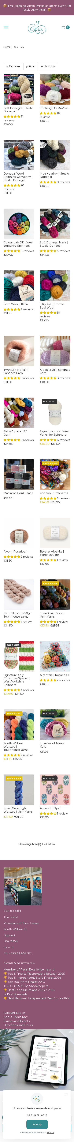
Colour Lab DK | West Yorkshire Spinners (18, 244)
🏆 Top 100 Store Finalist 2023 (24, 982)
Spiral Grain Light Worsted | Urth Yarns (18, 810)
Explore (14, 66)
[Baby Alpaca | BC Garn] (19, 412)
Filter (31, 66)
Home (7, 46)
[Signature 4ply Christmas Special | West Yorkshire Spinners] (19, 656)
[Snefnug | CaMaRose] (55, 89)
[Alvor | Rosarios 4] (19, 533)
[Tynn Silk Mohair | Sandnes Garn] (19, 351)
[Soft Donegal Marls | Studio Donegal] (55, 224)
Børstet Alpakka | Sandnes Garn (52, 553)
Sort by (50, 66)
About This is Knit (16, 1017)
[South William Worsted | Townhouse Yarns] (19, 724)
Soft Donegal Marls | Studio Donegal (54, 244)
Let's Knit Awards (15, 994)
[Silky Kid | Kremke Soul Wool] (55, 285)
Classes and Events (17, 1021)
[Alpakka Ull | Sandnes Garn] (55, 351)
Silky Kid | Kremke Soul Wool (52, 305)
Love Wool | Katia (16, 304)
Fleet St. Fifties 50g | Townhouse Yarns (17, 615)
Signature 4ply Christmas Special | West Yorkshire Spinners (17, 680)
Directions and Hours (18, 1025)
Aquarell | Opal (50, 808)
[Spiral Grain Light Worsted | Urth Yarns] (19, 789)
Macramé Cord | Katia (18, 493)
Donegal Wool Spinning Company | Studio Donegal (18, 177)
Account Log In (14, 1012)
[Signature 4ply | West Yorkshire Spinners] (55, 412)
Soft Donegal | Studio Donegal (18, 109)
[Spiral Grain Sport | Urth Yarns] (55, 594)
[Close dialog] (71, 1032)
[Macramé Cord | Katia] (19, 474)
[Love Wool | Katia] (19, 285)
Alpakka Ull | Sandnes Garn (55, 371)
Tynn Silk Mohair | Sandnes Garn (16, 371)
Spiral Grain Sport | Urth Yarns (53, 615)
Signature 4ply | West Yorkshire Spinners (54, 433)
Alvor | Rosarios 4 (16, 551)
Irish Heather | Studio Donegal (54, 175)
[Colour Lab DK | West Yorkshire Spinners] (19, 224)
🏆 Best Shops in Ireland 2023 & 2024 (29, 990)
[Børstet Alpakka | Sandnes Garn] (55, 533)
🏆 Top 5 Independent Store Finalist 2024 (32, 977)
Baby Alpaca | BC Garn (15, 433)
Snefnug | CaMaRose (54, 108)
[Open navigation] (6, 27)
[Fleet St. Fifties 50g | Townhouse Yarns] (19, 594)
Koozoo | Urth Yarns (54, 493)
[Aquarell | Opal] (55, 789)
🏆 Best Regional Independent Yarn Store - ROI (37, 998)
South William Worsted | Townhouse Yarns (16, 747)
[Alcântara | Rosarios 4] (55, 656)
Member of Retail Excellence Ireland (29, 969)
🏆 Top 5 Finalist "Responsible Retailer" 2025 (34, 973)
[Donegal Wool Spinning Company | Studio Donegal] (19, 155)
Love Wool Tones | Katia (53, 745)
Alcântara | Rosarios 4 (54, 675)
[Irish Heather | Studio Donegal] (55, 155)
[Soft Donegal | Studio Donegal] (19, 89)
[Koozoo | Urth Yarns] (55, 474)
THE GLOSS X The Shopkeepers (26, 986)
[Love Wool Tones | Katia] (55, 724)
